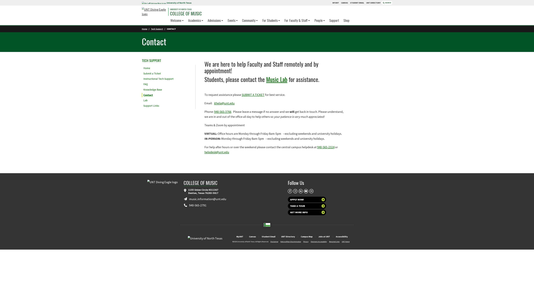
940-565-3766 (222, 112)
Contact (148, 95)
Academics (194, 20)
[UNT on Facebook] (290, 191)
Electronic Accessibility (319, 242)
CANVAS (344, 3)
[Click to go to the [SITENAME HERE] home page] (154, 11)
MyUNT (239, 236)
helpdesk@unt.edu (216, 152)
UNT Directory (288, 236)
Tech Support (157, 29)
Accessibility (342, 236)
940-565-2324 (325, 147)
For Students (270, 20)
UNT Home (346, 242)
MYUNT (335, 3)
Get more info (299, 212)
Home (144, 29)
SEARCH (388, 3)
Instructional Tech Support (158, 78)
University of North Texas (179, 2)
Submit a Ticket (152, 73)
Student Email (268, 236)
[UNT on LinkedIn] (301, 191)
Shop (346, 20)
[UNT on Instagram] (295, 191)
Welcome (175, 20)
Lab (145, 100)
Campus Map (307, 236)
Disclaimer (274, 242)
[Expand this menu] (183, 20)
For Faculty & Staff (296, 20)
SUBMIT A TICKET (253, 95)
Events (231, 20)
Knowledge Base (152, 89)
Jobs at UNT (324, 236)
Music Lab (276, 79)
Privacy (306, 242)
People (318, 20)
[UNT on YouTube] (306, 191)
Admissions (214, 20)
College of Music (186, 13)
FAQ (145, 84)
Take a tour (297, 206)
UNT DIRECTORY (373, 3)
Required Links (334, 242)
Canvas (252, 236)
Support (334, 20)
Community (248, 20)
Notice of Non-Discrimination (290, 242)
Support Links (151, 105)
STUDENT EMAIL (357, 3)
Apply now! (297, 199)
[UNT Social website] (311, 191)
